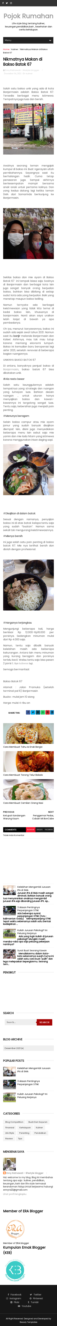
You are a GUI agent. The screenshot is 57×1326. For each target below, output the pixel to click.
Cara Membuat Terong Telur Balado (23, 775)
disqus (40, 829)
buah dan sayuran (37, 1122)
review (9, 1138)
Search (44, 1022)
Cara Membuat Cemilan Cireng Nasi (23, 803)
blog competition (14, 1122)
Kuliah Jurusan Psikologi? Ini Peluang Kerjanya (32, 932)
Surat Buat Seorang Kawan (32, 950)
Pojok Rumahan (29, 15)
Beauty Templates (28, 1322)
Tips (20, 1138)
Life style (9, 1133)
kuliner (14, 49)
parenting (24, 1133)
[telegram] (38, 712)
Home (6, 49)
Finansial (9, 1127)
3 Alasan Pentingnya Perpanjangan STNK (28, 909)
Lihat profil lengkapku (14, 1194)
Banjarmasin (11, 369)
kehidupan (25, 1127)
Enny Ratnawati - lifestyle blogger (25, 1173)
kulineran (23, 663)
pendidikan (40, 1133)
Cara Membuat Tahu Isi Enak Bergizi (22, 746)
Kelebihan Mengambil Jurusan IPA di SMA (34, 888)
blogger (30, 829)
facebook (49, 829)
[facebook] (2, 3)
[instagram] (11, 3)
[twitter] (7, 3)
